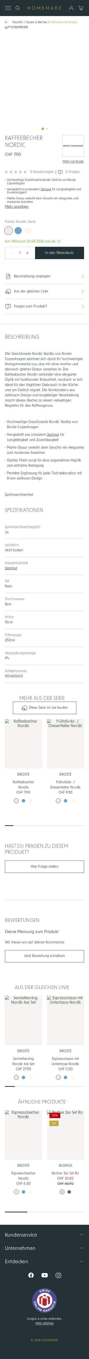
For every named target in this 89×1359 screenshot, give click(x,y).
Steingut (46, 189)
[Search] (18, 8)
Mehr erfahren (44, 1323)
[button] (44, 206)
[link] (44, 80)
